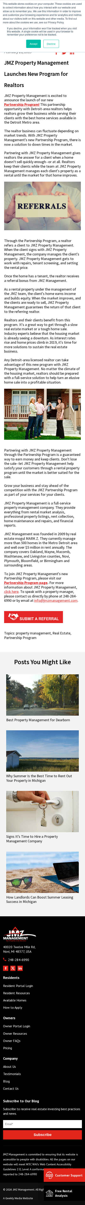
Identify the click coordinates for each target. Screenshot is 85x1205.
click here (11, 591)
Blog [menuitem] (6, 1081)
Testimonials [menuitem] (12, 1074)
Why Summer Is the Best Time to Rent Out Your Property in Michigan (39, 778)
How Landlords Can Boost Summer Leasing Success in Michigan (39, 899)
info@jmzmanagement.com (56, 600)
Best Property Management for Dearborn (38, 720)
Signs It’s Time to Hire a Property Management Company (32, 838)
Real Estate (61, 633)
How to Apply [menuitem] (12, 1008)
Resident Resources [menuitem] (16, 993)
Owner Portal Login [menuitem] (16, 1026)
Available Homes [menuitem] (14, 1000)
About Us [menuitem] (9, 1067)
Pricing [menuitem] (7, 1048)
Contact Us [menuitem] (11, 1089)
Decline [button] (51, 43)
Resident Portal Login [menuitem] (18, 986)
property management (33, 633)
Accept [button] (33, 43)
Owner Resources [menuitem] (15, 1034)
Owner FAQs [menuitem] (11, 1041)
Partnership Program (20, 637)
